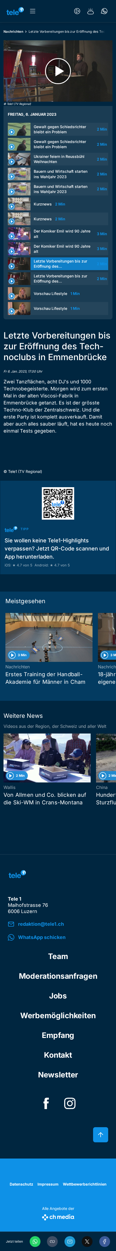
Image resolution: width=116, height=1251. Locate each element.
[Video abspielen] (58, 71)
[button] (52, 1241)
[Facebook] (104, 1241)
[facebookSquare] (46, 1103)
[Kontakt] (104, 11)
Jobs (58, 995)
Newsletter (58, 1074)
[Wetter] (90, 11)
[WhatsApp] (35, 1241)
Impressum (48, 1184)
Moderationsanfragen (58, 976)
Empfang (58, 1035)
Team (58, 956)
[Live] (77, 11)
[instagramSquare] (69, 1103)
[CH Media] (58, 1216)
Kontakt (58, 1055)
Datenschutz (21, 1184)
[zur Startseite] (15, 11)
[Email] (69, 1241)
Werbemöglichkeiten (58, 1015)
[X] (87, 1241)
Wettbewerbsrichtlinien (85, 1184)
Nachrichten (13, 31)
